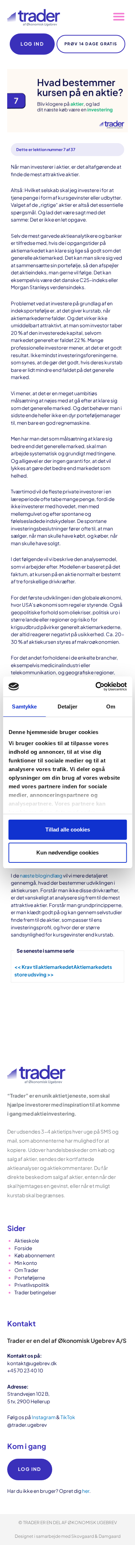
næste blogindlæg (41, 875)
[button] (118, 17)
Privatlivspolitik (31, 1285)
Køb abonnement (34, 1255)
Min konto (25, 1263)
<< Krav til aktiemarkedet (43, 967)
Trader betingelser (35, 1292)
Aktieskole (26, 1241)
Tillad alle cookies (67, 829)
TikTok (67, 1417)
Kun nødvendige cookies (67, 852)
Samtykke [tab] (24, 706)
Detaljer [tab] (67, 706)
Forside (23, 1248)
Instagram (43, 1417)
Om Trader (26, 1270)
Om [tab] (110, 706)
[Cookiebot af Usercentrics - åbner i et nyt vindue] (96, 686)
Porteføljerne (29, 1278)
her (85, 1491)
